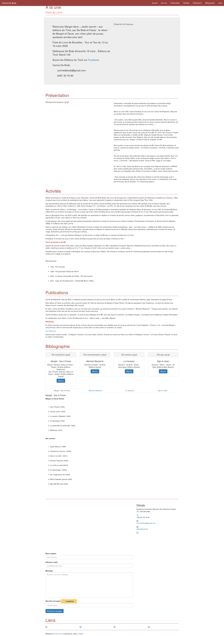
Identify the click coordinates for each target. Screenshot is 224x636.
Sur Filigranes (51, 331)
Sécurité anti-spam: (53, 601)
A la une (164, 3)
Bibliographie (210, 3)
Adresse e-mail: (52, 562)
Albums (61, 381)
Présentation (175, 3)
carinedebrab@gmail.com (146, 523)
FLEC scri (57, 633)
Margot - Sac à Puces (62, 390)
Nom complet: (51, 553)
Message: (49, 571)
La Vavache (129, 390)
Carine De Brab (9, 2)
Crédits (80, 633)
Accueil (154, 3)
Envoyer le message (54, 611)
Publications (197, 3)
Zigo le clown (162, 390)
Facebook (93, 60)
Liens (220, 3)
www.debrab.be (142, 529)
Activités (186, 3)
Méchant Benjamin (95, 390)
